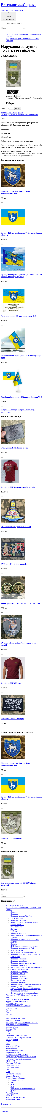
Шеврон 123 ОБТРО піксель (13, 838)
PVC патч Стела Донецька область (16, 527)
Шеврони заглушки (18, 920)
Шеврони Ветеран (18, 974)
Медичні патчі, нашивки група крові (25, 989)
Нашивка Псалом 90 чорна (12, 719)
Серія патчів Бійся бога (20, 969)
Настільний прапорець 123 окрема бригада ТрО (21, 397)
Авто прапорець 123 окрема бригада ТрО (18, 316)
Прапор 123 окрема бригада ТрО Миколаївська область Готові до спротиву (21, 276)
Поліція (14, 944)
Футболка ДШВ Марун (11, 683)
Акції (3, 10)
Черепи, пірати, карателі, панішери (25, 993)
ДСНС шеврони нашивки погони (24, 946)
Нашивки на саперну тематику (23, 963)
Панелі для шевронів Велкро (22, 987)
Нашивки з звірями (18, 976)
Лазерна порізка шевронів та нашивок (26, 984)
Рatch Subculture (17, 918)
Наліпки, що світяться (19, 991)
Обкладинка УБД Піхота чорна (14, 448)
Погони (14, 929)
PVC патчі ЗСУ (17, 927)
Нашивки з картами (19, 965)
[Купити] (2, 202)
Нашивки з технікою (19, 959)
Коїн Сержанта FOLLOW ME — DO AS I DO (20, 603)
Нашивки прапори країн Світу (23, 948)
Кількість (4, 108)
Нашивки (14, 914)
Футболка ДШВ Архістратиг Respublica (18, 487)
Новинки (14, 912)
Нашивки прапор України (21, 916)
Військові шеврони (18, 933)
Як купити (10, 10)
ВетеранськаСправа (18, 4)
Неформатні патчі (18, 950)
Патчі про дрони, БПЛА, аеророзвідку (26, 967)
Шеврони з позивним (19, 972)
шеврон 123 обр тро (9, 410)
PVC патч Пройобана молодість (14, 564)
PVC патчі (15, 931)
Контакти (19, 10)
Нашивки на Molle (18, 982)
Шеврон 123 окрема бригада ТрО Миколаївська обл (15, 192)
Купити (17, 108)
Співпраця (4, 1111)
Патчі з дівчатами (18, 980)
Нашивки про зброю (19, 961)
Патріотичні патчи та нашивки (23, 952)
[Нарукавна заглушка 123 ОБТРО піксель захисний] (13, 86)
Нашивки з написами (19, 978)
